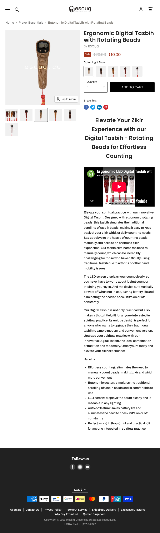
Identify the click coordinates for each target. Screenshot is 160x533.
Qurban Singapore (94, 514)
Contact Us (32, 509)
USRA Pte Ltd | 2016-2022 (80, 524)
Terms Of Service (76, 509)
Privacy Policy (52, 509)
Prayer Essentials (31, 22)
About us (15, 509)
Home (9, 22)
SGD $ (78, 489)
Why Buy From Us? (66, 514)
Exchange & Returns (133, 509)
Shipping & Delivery (104, 509)
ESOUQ (93, 46)
